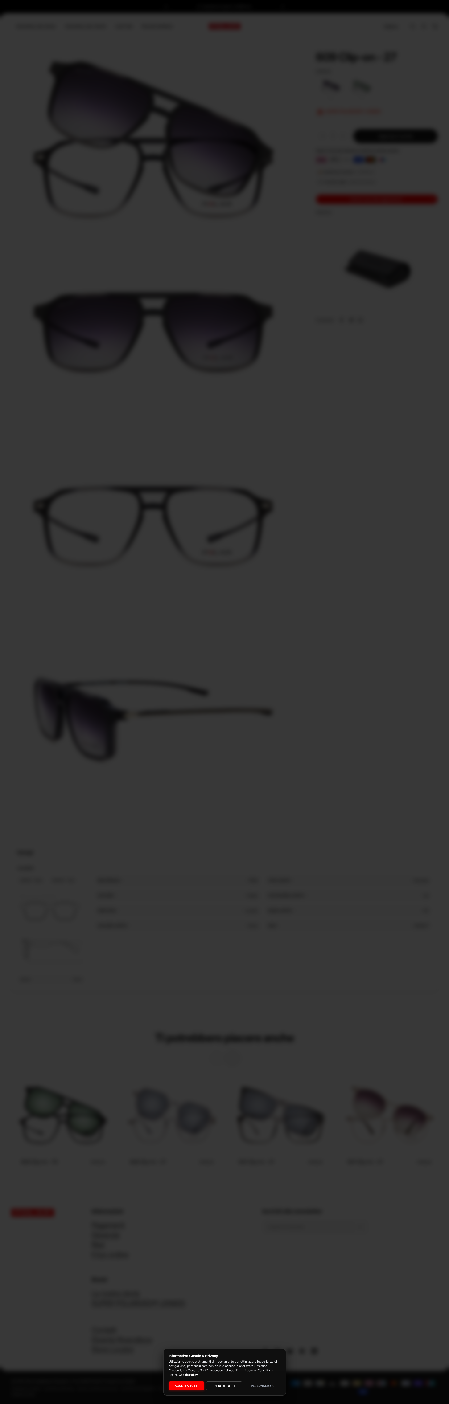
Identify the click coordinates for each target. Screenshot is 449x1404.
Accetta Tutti (186, 1386)
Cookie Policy (188, 1374)
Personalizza (262, 1386)
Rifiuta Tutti (224, 1386)
